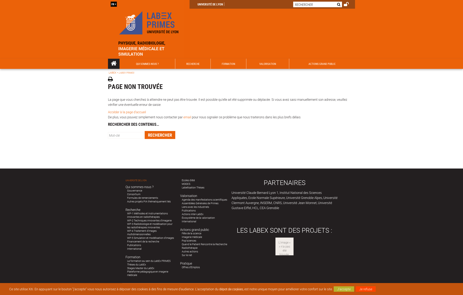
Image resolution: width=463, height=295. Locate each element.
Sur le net (187, 255)
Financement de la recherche (143, 241)
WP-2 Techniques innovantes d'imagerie (149, 220)
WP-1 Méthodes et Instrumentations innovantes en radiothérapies (147, 215)
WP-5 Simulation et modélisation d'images (150, 238)
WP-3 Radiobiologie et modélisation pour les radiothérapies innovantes (150, 225)
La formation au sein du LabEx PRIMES (149, 261)
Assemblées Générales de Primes (200, 203)
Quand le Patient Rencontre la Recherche (204, 244)
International (134, 248)
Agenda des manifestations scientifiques (204, 199)
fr (112, 4)
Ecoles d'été (188, 180)
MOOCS (186, 184)
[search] (317, 4)
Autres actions (190, 251)
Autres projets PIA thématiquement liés (149, 201)
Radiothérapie (189, 248)
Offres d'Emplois (191, 267)
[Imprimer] (111, 80)
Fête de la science (191, 233)
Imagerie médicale (192, 237)
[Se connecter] (348, 5)
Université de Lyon (210, 4)
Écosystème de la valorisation (198, 217)
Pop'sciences (189, 240)
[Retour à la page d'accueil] (149, 22)
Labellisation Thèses (193, 187)
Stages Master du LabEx (140, 268)
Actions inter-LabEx (192, 214)
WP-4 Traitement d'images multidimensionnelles (142, 232)
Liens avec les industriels (195, 207)
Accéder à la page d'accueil (127, 112)
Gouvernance (134, 190)
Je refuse (365, 289)
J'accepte (344, 289)
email (187, 117)
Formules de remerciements (142, 198)
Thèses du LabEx (136, 264)
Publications (134, 245)
